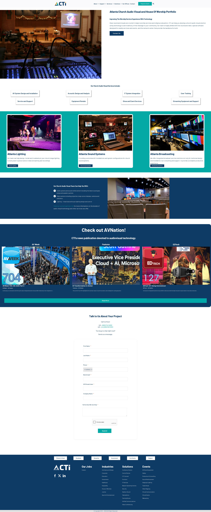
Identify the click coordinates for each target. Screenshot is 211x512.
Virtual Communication (148, 492)
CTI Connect (125, 476)
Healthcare (105, 482)
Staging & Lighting (147, 482)
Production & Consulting (148, 476)
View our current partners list (64, 206)
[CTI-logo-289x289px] (60, 2)
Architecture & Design (107, 470)
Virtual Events (146, 495)
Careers (84, 470)
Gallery (144, 473)
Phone (85, 365)
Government (105, 479)
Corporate (104, 473)
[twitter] (59, 475)
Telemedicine (125, 495)
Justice (104, 492)
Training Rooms (126, 498)
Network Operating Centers (129, 485)
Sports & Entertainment (108, 495)
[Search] (153, 4)
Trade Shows (145, 485)
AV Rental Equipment (147, 470)
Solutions (127, 466)
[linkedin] (64, 475)
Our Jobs (87, 466)
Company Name (88, 393)
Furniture (124, 479)
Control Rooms (126, 473)
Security (124, 488)
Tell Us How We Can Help (89, 404)
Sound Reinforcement (148, 479)
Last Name (86, 355)
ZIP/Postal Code (88, 384)
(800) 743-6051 (107, 325)
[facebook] (55, 475)
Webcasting (145, 498)
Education (104, 476)
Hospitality (105, 485)
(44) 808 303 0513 (107, 327)
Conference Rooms (127, 470)
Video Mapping (146, 488)
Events (146, 466)
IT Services (125, 482)
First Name (86, 346)
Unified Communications (129, 501)
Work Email (86, 375)
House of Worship (106, 488)
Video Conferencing (127, 504)
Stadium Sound (126, 492)
